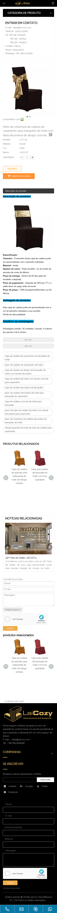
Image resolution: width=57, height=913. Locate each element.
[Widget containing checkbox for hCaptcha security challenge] (25, 619)
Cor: (5, 148)
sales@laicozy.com (22, 27)
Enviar (10, 883)
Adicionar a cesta (21, 176)
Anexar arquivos (12, 610)
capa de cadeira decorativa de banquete (24, 387)
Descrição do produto (15, 191)
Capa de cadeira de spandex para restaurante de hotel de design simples (18, 476)
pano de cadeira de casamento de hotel (24, 365)
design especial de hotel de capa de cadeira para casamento (28, 429)
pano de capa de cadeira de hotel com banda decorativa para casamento (26, 412)
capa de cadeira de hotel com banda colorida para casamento (26, 380)
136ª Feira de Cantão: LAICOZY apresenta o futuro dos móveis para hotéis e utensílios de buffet (21, 558)
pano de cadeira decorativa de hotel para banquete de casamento (24, 395)
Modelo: (7, 139)
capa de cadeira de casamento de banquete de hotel (27, 358)
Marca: (6, 152)
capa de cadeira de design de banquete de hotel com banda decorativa (25, 372)
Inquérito (12, 168)
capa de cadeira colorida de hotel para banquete (23, 403)
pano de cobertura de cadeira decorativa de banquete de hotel (25, 421)
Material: (7, 144)
